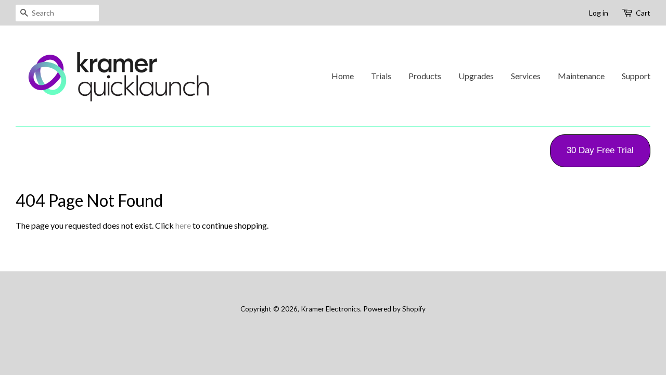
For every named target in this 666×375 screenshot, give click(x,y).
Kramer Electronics (330, 309)
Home (342, 76)
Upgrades (476, 76)
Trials (381, 76)
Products (424, 76)
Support (636, 76)
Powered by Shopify (394, 309)
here (183, 225)
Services (526, 76)
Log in (598, 12)
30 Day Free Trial (600, 150)
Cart (643, 12)
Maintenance (581, 76)
